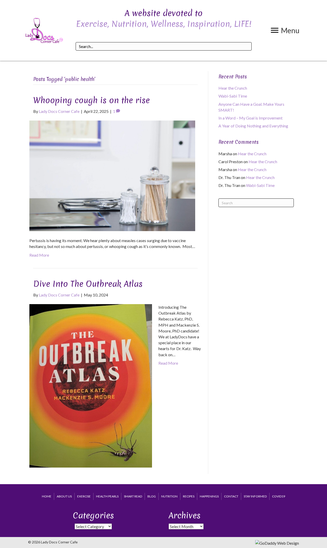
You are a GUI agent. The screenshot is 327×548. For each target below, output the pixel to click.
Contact (231, 496)
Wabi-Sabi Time (232, 95)
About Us (64, 496)
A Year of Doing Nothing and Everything (253, 125)
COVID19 (278, 496)
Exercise (84, 496)
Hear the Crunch (232, 88)
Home (46, 496)
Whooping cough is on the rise (91, 100)
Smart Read (133, 496)
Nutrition (169, 496)
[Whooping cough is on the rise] (112, 175)
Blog (151, 496)
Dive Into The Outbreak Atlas (88, 283)
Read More (39, 255)
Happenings (209, 496)
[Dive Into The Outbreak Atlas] (90, 385)
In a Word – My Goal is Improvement (250, 117)
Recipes (188, 496)
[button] (285, 30)
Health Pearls (107, 496)
